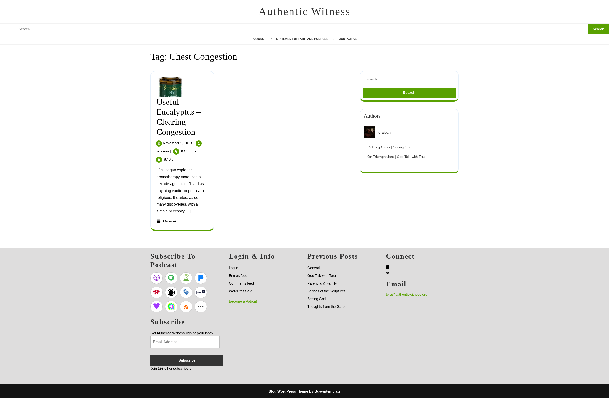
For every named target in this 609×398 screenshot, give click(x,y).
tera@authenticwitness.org (406, 294)
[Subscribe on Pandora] (201, 278)
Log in (233, 268)
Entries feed (238, 276)
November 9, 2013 (177, 143)
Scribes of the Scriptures (326, 291)
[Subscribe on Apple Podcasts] (156, 278)
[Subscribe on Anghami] (171, 306)
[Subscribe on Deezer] (156, 306)
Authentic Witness (305, 11)
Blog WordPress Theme (288, 391)
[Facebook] (387, 267)
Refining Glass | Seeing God (389, 147)
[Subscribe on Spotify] (171, 278)
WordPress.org (240, 291)
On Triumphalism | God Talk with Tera (396, 157)
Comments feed (241, 283)
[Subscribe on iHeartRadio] (156, 292)
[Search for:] (409, 79)
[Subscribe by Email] (186, 292)
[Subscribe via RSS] (186, 306)
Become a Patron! (243, 301)
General (169, 221)
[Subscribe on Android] (186, 278)
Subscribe (186, 360)
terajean (163, 151)
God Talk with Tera (321, 276)
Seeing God (316, 299)
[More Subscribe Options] (201, 306)
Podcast (259, 39)
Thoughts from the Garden (327, 307)
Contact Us (348, 39)
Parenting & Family (322, 283)
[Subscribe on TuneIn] (201, 292)
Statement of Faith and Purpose (302, 39)
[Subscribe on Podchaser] (171, 292)
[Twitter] (387, 273)
